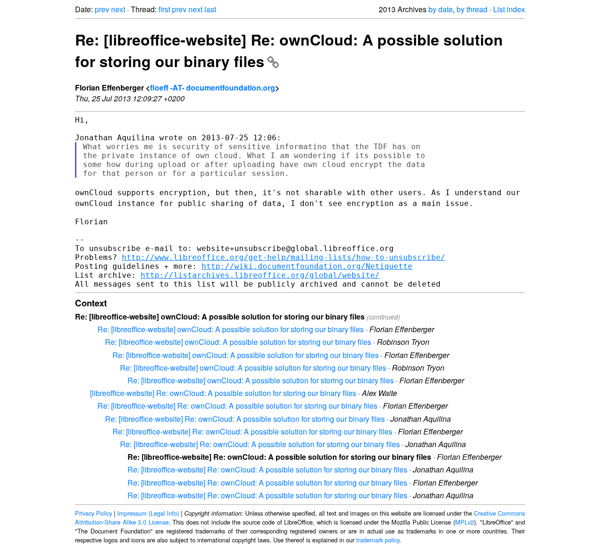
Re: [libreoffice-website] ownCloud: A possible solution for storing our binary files (231, 329)
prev (102, 9)
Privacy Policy (93, 513)
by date (440, 9)
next (118, 9)
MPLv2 (464, 522)
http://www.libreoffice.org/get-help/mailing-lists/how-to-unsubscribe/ (283, 257)
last (210, 9)
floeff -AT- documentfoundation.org (212, 87)
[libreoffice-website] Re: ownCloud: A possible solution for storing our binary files (223, 393)
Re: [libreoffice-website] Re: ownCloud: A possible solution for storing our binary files (237, 405)
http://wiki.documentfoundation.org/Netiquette (307, 266)
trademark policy (377, 539)
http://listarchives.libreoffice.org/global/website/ (260, 275)
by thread (472, 9)
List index (509, 9)
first (164, 9)
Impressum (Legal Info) (148, 513)
